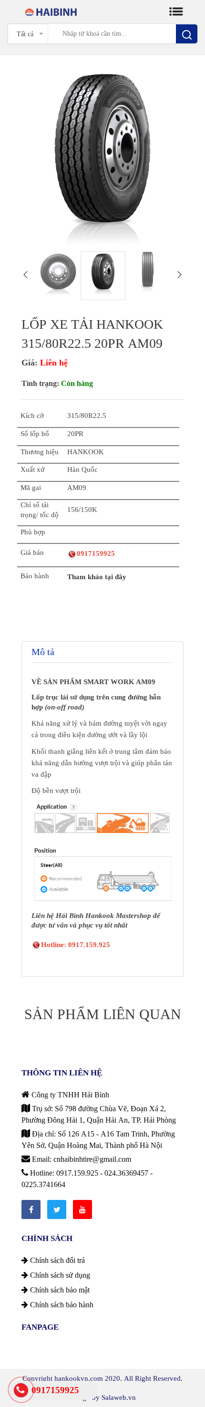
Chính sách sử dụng (59, 1275)
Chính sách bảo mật (59, 1289)
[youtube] (82, 1209)
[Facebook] (31, 1209)
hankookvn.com (78, 1378)
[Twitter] (56, 1209)
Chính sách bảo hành (60, 1304)
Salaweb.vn (119, 1397)
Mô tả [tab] (42, 652)
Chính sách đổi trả (56, 1260)
